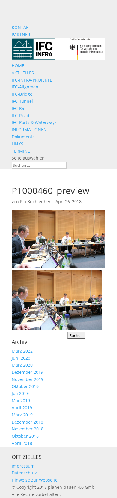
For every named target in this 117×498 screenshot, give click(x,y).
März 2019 (22, 415)
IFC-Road (20, 115)
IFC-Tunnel (22, 101)
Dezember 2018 (27, 422)
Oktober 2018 (25, 436)
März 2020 (22, 365)
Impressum (23, 466)
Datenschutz (24, 473)
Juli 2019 (20, 393)
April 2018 (22, 443)
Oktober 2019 (25, 386)
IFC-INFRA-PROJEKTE (32, 80)
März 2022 (22, 351)
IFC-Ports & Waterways (34, 122)
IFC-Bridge (22, 94)
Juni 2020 (21, 358)
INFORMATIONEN (29, 129)
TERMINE (21, 151)
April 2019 (22, 407)
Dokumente (23, 137)
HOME (18, 65)
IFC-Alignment (26, 87)
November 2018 (28, 429)
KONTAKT (21, 27)
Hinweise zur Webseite (35, 480)
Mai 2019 (21, 400)
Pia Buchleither (35, 201)
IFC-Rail (19, 108)
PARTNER (21, 34)
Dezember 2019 (27, 372)
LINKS (17, 144)
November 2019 (28, 379)
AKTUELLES (23, 73)
